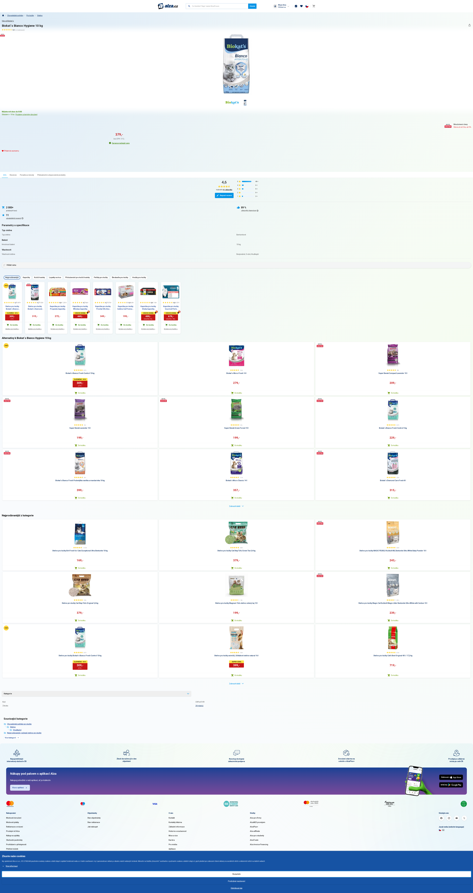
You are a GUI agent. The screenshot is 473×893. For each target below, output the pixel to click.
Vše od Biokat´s (8, 21)
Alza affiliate (255, 831)
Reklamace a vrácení (14, 827)
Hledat (252, 6)
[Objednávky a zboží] (296, 6)
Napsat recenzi (226, 195)
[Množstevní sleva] (28, 284)
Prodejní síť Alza (13, 831)
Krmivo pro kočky (57, 329)
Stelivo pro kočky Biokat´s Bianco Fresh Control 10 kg (12, 307)
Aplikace (172, 849)
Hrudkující (17, 730)
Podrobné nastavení (236, 881)
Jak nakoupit (92, 827)
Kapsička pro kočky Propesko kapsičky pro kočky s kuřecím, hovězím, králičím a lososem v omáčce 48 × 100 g (57, 307)
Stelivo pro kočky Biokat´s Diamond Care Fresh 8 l (35, 307)
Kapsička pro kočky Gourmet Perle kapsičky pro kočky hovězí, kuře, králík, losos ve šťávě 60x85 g (170, 307)
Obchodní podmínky (14, 840)
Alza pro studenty (257, 836)
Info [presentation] (4, 175)
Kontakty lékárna (175, 822)
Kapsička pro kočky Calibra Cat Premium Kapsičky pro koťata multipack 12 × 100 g (125, 307)
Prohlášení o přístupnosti (16, 844)
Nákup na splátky (13, 836)
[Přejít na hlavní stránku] (168, 6)
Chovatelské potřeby (15, 16)
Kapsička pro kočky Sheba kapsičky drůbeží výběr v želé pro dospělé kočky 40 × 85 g (148, 307)
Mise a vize (173, 836)
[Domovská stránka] (3, 15)
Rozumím (236, 874)
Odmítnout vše (236, 888)
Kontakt (172, 818)
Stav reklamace (93, 822)
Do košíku (81, 393)
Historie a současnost (177, 831)
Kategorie (8, 694)
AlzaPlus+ (254, 827)
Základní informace (177, 827)
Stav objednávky (94, 818)
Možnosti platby (12, 822)
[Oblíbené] (301, 6)
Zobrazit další (234, 506)
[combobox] (217, 6)
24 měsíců (199, 706)
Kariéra (172, 840)
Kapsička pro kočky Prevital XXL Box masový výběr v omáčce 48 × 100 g (103, 307)
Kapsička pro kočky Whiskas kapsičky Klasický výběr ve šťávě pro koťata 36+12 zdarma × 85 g (80, 307)
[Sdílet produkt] (469, 25)
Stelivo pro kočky (12, 329)
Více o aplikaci (18, 788)
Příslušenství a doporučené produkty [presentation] (51, 175)
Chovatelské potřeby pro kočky (19, 724)
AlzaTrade (254, 840)
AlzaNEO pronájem (257, 822)
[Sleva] (6, 285)
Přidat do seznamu (11, 151)
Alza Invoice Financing (259, 844)
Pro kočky (30, 16)
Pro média (173, 844)
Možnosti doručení (13, 818)
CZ (443, 830)
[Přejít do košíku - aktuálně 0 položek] (313, 6)
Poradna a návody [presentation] (27, 175)
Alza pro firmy (255, 818)
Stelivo (39, 16)
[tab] (5, 175)
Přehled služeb (12, 849)
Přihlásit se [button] (282, 7)
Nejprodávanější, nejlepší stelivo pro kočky (24, 733)
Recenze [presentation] (13, 175)
